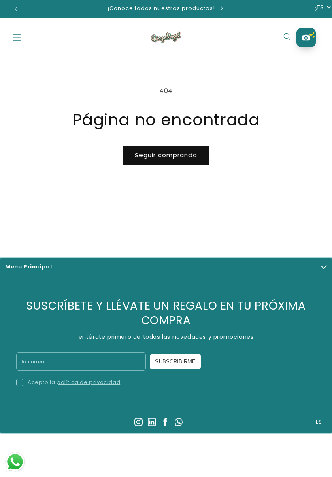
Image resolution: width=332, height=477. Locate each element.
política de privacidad (88, 382)
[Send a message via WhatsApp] (15, 462)
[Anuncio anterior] (16, 9)
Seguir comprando (166, 155)
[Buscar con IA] (306, 37)
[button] (17, 37)
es (319, 422)
